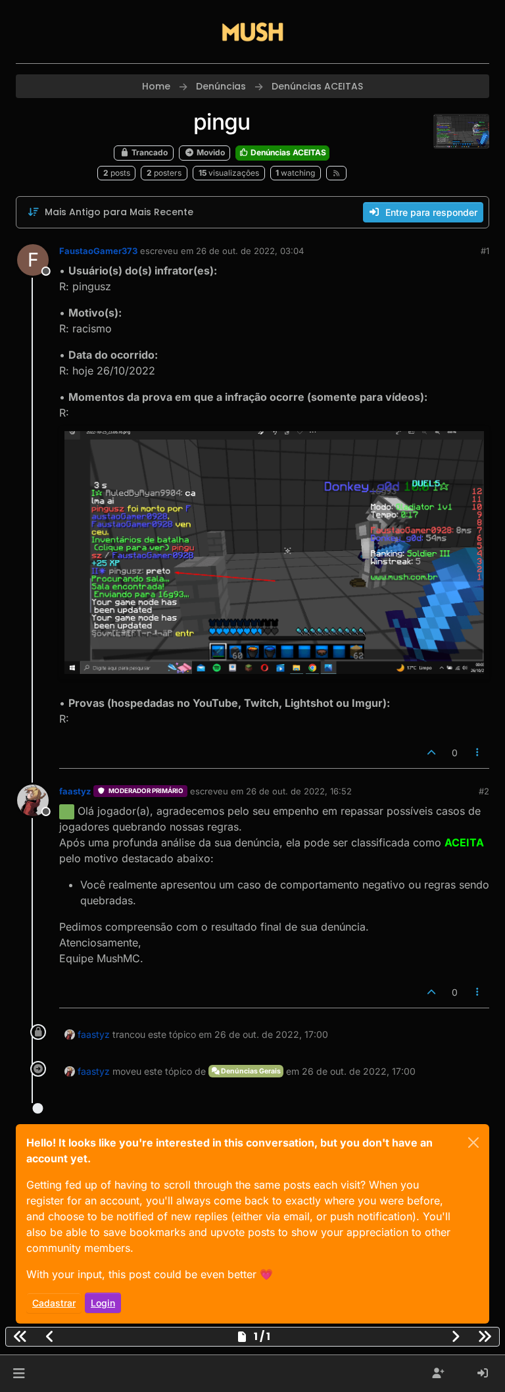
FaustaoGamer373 (98, 250)
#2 (484, 791)
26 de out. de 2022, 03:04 (250, 250)
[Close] (473, 1142)
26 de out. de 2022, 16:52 (299, 791)
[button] (18, 1373)
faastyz (75, 791)
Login (103, 1302)
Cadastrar (54, 1302)
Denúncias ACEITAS (287, 152)
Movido (210, 152)
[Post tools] (478, 752)
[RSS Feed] (336, 173)
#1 (485, 250)
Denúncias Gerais (250, 1071)
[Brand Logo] (252, 31)
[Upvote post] (431, 752)
